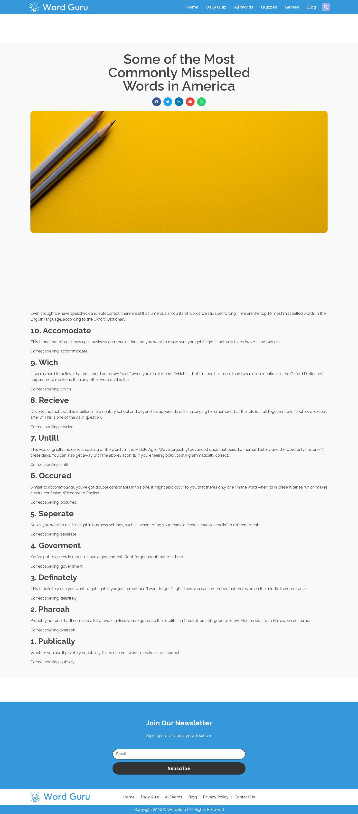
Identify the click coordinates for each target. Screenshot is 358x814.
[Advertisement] (179, 25)
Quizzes (269, 7)
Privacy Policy (215, 797)
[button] (326, 7)
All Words (243, 7)
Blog (311, 7)
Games (292, 7)
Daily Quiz (216, 7)
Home (192, 7)
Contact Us (245, 797)
